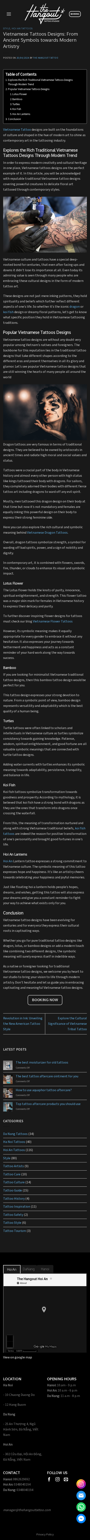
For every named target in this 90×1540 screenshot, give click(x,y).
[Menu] (8, 14)
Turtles (16, 104)
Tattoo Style (12, 1223)
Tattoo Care (12, 1174)
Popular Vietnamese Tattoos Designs (29, 89)
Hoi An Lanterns (21, 114)
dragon (74, 307)
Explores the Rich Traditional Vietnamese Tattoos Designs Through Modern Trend (40, 82)
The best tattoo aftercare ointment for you (47, 1076)
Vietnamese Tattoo (17, 130)
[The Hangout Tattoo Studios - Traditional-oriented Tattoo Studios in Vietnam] (45, 14)
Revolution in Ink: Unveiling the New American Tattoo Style (22, 1023)
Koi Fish (16, 109)
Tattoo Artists (13, 1166)
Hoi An (8, 861)
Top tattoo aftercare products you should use (48, 1104)
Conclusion (15, 119)
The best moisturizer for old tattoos (42, 1063)
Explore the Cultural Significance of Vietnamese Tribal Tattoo (67, 1023)
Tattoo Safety (13, 1215)
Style (6, 28)
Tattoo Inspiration (16, 1206)
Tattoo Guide (12, 1190)
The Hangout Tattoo (45, 57)
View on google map (17, 1357)
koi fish (8, 312)
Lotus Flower (19, 94)
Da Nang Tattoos (15, 1134)
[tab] (12, 1269)
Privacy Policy (45, 1534)
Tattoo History (14, 1199)
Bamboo (17, 99)
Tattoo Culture (14, 1182)
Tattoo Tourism (14, 1231)
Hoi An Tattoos (22, 28)
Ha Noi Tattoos (14, 1142)
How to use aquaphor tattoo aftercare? (44, 1090)
